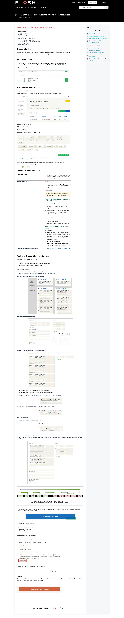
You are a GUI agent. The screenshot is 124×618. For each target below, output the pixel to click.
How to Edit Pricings (23, 43)
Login (99, 2)
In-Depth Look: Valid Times (28, 40)
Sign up (104, 2)
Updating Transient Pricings (25, 37)
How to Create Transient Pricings (26, 35)
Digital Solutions (34, 7)
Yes (62, 608)
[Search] (106, 7)
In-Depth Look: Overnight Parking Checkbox (31, 41)
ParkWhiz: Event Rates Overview (96, 36)
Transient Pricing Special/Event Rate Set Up (60, 248)
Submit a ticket (92, 2)
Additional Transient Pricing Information (28, 38)
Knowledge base (82, 2)
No (55, 608)
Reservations (42, 7)
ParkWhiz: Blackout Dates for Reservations (95, 55)
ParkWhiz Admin (60, 64)
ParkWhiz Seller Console (30, 90)
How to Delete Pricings (24, 44)
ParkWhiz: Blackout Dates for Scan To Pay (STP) (97, 59)
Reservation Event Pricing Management (98, 38)
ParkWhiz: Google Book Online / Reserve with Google (96, 41)
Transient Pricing (23, 33)
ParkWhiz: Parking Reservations (96, 33)
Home (73, 2)
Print (90, 27)
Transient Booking (23, 34)
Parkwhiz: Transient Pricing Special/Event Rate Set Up (95, 49)
